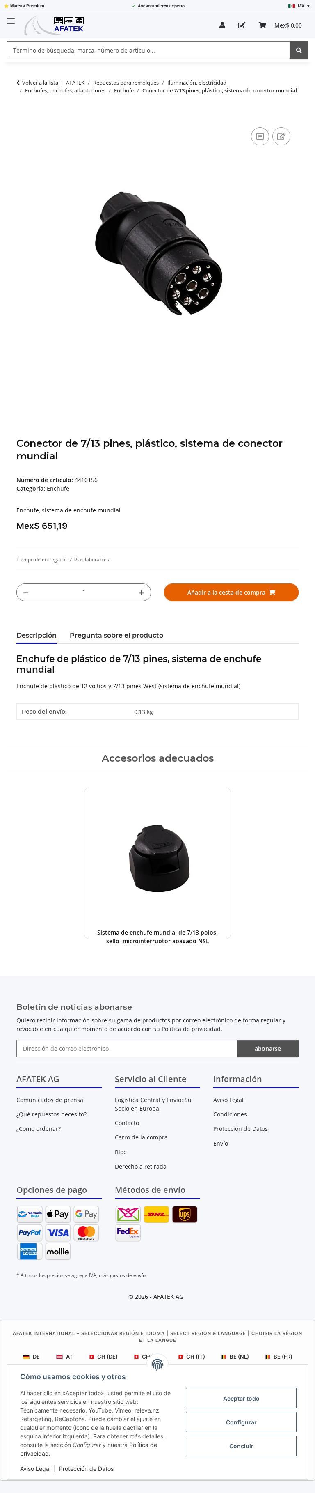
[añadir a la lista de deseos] (281, 136)
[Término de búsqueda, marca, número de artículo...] (299, 50)
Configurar (241, 1422)
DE (36, 1356)
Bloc (120, 1152)
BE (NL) (239, 1356)
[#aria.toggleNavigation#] (11, 17)
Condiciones (230, 1114)
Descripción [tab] (36, 635)
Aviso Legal (35, 1468)
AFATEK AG (168, 1296)
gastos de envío (128, 1275)
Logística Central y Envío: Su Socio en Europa (153, 1104)
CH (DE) (107, 1356)
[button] (222, 25)
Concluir (241, 1445)
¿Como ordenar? (38, 1128)
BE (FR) (283, 1356)
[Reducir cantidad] (26, 592)
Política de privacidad (191, 1029)
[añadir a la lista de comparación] (260, 136)
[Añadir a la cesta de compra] (23, 116)
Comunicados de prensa (49, 1100)
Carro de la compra (141, 1137)
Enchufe (58, 488)
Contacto (127, 1123)
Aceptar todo (241, 1398)
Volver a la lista (40, 82)
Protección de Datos (86, 1468)
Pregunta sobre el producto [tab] (116, 635)
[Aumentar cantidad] (141, 592)
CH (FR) (152, 1356)
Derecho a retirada (141, 1166)
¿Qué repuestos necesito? (51, 1114)
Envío (220, 1143)
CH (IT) (195, 1356)
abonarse (268, 1048)
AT (69, 1356)
